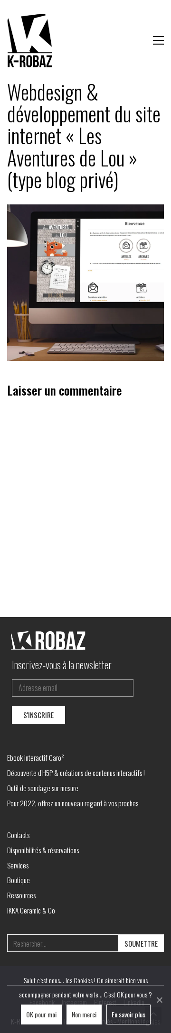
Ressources (21, 895)
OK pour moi (41, 1014)
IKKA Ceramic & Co (31, 910)
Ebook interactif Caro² (35, 757)
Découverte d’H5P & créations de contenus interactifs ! (76, 772)
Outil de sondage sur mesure (42, 788)
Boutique (18, 880)
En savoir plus (128, 1014)
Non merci (84, 1014)
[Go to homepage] (31, 40)
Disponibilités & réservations (43, 850)
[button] (158, 40)
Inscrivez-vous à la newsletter (62, 664)
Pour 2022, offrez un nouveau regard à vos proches (72, 803)
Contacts (18, 834)
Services (17, 865)
